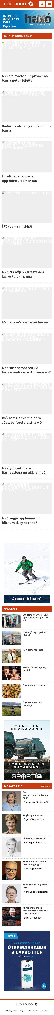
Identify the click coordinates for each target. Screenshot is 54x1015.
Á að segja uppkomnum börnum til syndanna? (20, 520)
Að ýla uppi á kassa (33, 815)
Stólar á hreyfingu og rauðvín (34, 669)
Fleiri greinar (45, 786)
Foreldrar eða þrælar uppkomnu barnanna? (19, 178)
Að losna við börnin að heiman (26, 322)
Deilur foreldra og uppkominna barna (26, 128)
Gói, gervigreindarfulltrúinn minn (35, 795)
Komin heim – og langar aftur (35, 886)
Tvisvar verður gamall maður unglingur (34, 863)
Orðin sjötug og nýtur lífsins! (34, 634)
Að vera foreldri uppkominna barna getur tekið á (25, 78)
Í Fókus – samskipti (17, 226)
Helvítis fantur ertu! (33, 649)
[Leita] (42, 4)
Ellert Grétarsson (32, 917)
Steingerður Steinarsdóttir (37, 802)
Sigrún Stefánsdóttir (34, 819)
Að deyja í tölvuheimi (34, 838)
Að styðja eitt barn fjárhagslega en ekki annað (23, 470)
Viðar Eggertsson (33, 868)
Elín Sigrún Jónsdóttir (35, 842)
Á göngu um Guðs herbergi (32, 704)
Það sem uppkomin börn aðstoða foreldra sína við (22, 420)
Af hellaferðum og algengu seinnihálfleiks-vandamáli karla (36, 910)
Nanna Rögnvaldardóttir (36, 891)
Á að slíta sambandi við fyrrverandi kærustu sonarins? (26, 370)
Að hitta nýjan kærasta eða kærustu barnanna (23, 274)
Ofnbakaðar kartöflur (34, 684)
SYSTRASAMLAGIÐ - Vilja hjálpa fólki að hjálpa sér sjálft (36, 617)
